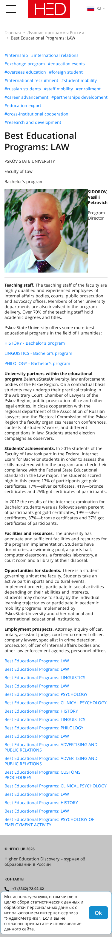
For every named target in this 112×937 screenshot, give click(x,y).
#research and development (32, 122)
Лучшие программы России (55, 32)
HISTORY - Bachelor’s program (34, 343)
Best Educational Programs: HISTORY (41, 711)
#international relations (55, 55)
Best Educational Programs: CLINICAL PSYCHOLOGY (55, 702)
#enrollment (88, 89)
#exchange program (24, 63)
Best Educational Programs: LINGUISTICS (44, 677)
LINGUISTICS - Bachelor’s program (38, 353)
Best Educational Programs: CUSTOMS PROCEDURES (42, 774)
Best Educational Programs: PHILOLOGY (43, 728)
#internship (16, 55)
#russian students (22, 89)
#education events (66, 63)
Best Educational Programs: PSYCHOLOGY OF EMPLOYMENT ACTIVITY (49, 822)
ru (98, 8)
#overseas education (25, 72)
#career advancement (26, 97)
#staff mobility (58, 89)
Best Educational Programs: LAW (36, 661)
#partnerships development (79, 97)
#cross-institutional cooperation (36, 114)
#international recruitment (31, 80)
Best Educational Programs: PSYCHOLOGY (46, 694)
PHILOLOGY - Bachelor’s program (37, 363)
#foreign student (66, 72)
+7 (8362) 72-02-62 (28, 888)
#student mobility (79, 80)
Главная (12, 32)
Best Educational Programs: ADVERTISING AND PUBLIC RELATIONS (50, 747)
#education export (22, 105)
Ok (98, 912)
